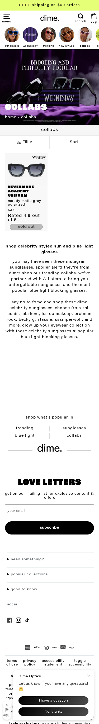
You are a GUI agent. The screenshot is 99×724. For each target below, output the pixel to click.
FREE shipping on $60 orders (49, 5)
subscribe (49, 528)
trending (25, 428)
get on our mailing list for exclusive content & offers (49, 495)
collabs (74, 436)
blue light (25, 436)
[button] (6, 21)
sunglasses (74, 428)
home (10, 117)
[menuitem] (80, 18)
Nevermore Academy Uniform (21, 191)
